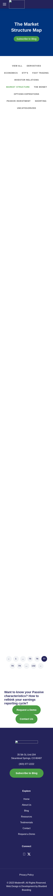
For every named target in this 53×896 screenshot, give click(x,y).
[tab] (26, 38)
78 (12, 666)
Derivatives (34, 66)
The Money (40, 87)
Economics (11, 73)
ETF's (25, 73)
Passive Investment (19, 101)
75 (30, 659)
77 (44, 659)
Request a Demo (26, 709)
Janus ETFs (13, 339)
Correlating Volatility (20, 428)
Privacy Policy (26, 875)
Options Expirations (26, 94)
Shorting (40, 101)
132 (33, 666)
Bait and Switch (17, 250)
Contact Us (26, 719)
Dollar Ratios (14, 609)
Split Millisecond (17, 517)
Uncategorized (26, 108)
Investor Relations (26, 80)
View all (17, 66)
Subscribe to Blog (26, 38)
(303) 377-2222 (26, 764)
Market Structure (18, 87)
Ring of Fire (13, 161)
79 (19, 666)
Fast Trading (40, 73)
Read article (10, 196)
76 (37, 659)
